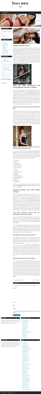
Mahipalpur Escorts (25, 346)
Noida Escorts (24, 334)
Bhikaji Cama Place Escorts (27, 364)
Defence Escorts (25, 372)
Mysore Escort (4, 42)
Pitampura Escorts (25, 350)
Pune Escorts (24, 325)
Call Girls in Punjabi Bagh (26, 389)
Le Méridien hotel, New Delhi (7, 66)
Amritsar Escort (25, 337)
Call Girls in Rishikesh (26, 379)
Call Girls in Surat (25, 385)
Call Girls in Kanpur (25, 384)
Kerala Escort (4, 48)
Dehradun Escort (5, 44)
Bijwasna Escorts (25, 367)
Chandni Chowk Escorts (26, 368)
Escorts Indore (24, 329)
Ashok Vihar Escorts (25, 363)
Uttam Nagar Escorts (25, 359)
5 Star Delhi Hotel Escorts (6, 69)
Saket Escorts (24, 354)
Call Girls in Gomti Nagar (26, 381)
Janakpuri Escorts (25, 358)
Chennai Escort (4, 43)
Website (14, 308)
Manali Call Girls (5, 53)
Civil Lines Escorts (25, 371)
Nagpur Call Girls (5, 52)
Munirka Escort (24, 328)
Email (14, 305)
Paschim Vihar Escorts (26, 356)
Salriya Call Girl (16, 237)
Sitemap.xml (4, 82)
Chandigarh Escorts (25, 320)
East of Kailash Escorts (26, 360)
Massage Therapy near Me (26, 332)
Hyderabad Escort (5, 51)
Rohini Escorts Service (26, 347)
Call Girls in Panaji (25, 388)
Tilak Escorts (24, 362)
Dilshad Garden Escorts (26, 375)
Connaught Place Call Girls (26, 349)
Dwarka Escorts (25, 343)
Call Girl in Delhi (25, 324)
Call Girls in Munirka (25, 351)
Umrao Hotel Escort (5, 68)
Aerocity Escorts (25, 342)
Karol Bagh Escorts (25, 355)
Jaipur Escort (24, 333)
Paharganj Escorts (25, 345)
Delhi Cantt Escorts (25, 373)
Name (14, 302)
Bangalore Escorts (25, 321)
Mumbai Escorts (25, 323)
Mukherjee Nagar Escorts (26, 377)
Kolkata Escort (4, 47)
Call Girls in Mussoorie (26, 380)
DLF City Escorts (25, 376)
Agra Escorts (24, 336)
